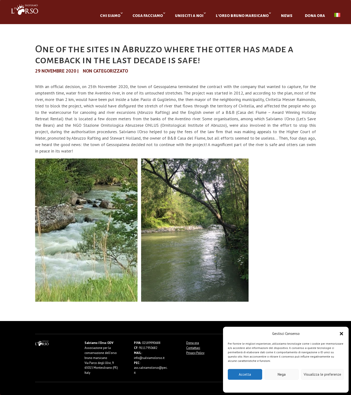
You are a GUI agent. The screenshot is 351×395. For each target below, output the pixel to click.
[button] (341, 333)
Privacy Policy (298, 386)
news (286, 15)
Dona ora (192, 343)
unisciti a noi (189, 15)
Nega (282, 374)
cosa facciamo (148, 15)
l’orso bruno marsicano (242, 15)
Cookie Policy (271, 386)
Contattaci (193, 348)
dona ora (315, 15)
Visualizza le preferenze (322, 374)
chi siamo (110, 15)
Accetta (245, 374)
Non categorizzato (105, 71)
